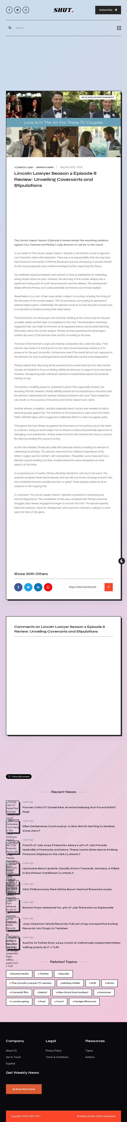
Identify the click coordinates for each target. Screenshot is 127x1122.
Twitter (43, 974)
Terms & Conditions (57, 1057)
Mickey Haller (70, 983)
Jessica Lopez (45, 167)
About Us (11, 1050)
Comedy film (19, 992)
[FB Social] (9, 10)
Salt (92, 983)
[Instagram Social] (25, 10)
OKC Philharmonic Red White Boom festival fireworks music (67, 889)
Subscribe (106, 9)
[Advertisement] (63, 62)
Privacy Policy (54, 1050)
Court (59, 1002)
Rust (41, 1002)
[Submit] (10, 28)
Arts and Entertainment (97, 97)
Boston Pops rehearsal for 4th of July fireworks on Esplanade (68, 907)
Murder (63, 974)
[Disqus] (63, 684)
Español (10, 1063)
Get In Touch (13, 1057)
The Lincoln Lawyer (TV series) (30, 983)
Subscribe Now (24, 1089)
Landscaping (19, 1002)
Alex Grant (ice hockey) (72, 992)
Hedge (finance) (84, 1002)
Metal (42, 992)
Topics (89, 1050)
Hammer (104, 992)
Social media (19, 974)
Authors (90, 1057)
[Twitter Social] (17, 10)
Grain (109, 983)
